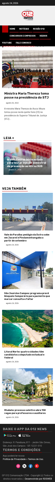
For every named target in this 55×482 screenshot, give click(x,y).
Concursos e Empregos (23, 36)
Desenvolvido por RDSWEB (38, 478)
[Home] (5, 29)
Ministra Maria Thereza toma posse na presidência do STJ (26, 96)
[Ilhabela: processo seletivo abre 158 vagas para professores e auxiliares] (27, 387)
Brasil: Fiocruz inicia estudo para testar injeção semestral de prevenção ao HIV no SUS (26, 163)
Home (12, 29)
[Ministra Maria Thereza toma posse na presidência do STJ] (27, 69)
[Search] (51, 29)
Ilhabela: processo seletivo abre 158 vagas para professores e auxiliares (25, 411)
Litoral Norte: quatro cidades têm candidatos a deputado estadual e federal (24, 354)
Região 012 (39, 29)
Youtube (7, 43)
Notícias (24, 29)
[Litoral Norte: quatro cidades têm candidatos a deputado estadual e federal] (27, 328)
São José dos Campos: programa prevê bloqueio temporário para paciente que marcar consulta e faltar (27, 296)
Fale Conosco (23, 43)
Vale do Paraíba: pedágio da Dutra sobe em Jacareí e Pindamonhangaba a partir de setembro (26, 237)
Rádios (43, 36)
